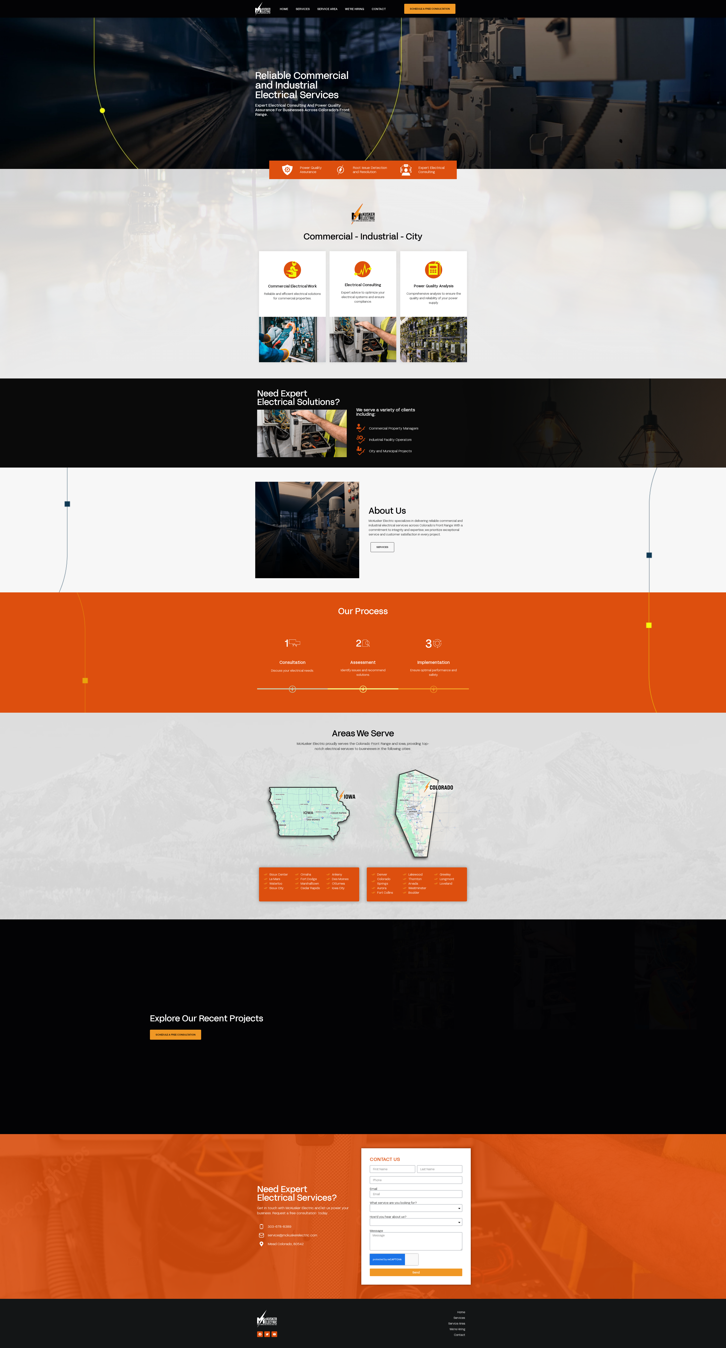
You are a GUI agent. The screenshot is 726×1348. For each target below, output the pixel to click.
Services (303, 9)
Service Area (327, 9)
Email (373, 1188)
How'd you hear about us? (388, 1216)
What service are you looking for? (393, 1202)
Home (284, 9)
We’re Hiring (354, 9)
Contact (379, 9)
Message (376, 1230)
